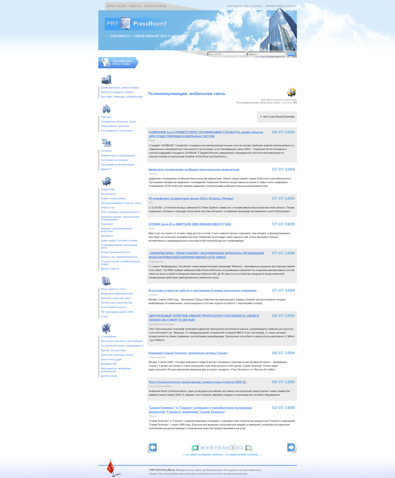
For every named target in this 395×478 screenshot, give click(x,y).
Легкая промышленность (115, 252)
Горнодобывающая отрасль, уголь (121, 203)
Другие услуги (109, 376)
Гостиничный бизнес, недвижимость (122, 345)
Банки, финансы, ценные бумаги (120, 87)
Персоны (106, 117)
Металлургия (108, 194)
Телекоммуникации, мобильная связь (119, 246)
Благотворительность (113, 307)
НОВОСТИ (135, 6)
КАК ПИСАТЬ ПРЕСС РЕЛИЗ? (244, 6)
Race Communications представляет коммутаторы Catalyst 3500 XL (197, 382)
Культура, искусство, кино (115, 298)
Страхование (108, 336)
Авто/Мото (107, 236)
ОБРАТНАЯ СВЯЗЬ (155, 6)
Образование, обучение (115, 126)
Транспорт (107, 224)
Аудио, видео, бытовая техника (119, 240)
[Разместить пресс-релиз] (118, 67)
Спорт (104, 316)
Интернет (106, 151)
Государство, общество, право (118, 121)
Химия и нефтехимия (113, 198)
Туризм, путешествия (113, 350)
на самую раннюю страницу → (243, 454)
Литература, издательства (116, 302)
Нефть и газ (108, 207)
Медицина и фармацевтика (117, 293)
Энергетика (107, 189)
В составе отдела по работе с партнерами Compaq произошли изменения (203, 290)
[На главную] (139, 29)
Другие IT (106, 169)
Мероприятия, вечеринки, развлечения (116, 370)
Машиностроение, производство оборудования (120, 218)
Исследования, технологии (116, 130)
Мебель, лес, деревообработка (119, 257)
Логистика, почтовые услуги (117, 355)
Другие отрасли (110, 268)
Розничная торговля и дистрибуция (121, 341)
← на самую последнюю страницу (202, 454)
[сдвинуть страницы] (195, 447)
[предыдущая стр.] (291, 447)
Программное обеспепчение (117, 164)
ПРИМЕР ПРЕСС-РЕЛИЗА (280, 6)
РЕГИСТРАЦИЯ (116, 6)
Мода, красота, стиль (113, 289)
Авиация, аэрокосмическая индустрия (116, 230)
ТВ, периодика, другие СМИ (117, 312)
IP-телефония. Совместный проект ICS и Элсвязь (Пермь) (191, 198)
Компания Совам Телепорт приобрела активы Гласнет (188, 353)
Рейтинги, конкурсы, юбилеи (117, 92)
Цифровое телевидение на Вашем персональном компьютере (194, 169)
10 (202, 448)
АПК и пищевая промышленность (120, 212)
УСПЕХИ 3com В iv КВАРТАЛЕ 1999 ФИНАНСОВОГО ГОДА (190, 224)
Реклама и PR (109, 364)
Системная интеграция (114, 160)
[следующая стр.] (152, 447)
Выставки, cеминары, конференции (121, 96)
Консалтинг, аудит (111, 359)
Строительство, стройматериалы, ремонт (121, 263)
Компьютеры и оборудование (118, 155)
